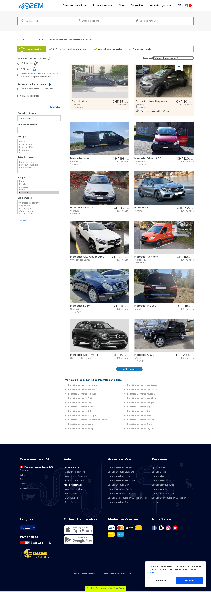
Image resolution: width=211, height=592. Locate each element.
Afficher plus (129, 369)
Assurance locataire (75, 472)
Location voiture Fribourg (120, 476)
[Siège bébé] (39, 205)
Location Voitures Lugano (140, 428)
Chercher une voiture (74, 5)
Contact (24, 488)
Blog (22, 479)
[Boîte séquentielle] (39, 167)
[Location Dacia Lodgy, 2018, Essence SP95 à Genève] (100, 81)
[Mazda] (39, 184)
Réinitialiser (55, 107)
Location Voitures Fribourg (82, 393)
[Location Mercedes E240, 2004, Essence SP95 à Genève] (99, 286)
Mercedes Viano (79, 158)
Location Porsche (160, 476)
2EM (19, 40)
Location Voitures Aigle (139, 406)
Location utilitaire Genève (120, 489)
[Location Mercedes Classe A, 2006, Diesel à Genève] (99, 188)
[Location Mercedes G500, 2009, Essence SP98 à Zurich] (164, 335)
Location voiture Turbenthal (34, 40)
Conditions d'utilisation (84, 573)
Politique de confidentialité (117, 573)
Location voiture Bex (118, 502)
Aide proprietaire (73, 485)
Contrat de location (75, 480)
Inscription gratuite (160, 5)
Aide (121, 5)
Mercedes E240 (79, 305)
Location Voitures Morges (140, 402)
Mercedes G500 (143, 354)
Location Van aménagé (163, 493)
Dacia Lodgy (78, 101)
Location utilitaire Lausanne (121, 493)
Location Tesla (159, 472)
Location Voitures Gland (140, 424)
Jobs (22, 475)
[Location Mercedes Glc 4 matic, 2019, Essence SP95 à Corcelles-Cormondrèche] (99, 335)
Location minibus (160, 489)
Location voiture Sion (118, 485)
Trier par (147, 58)
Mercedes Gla (142, 207)
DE (179, 5)
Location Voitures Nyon (80, 424)
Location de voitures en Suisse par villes (127, 498)
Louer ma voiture (102, 5)
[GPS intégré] (39, 208)
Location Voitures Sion (80, 402)
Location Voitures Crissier (140, 419)
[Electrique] (39, 150)
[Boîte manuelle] (39, 162)
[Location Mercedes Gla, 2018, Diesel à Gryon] (164, 188)
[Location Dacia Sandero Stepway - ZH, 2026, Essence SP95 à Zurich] (164, 81)
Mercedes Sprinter (145, 256)
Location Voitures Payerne (141, 393)
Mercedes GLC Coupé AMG (87, 256)
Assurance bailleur (74, 489)
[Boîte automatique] (39, 164)
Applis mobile (158, 467)
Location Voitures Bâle (139, 415)
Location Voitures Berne (140, 411)
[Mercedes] (39, 192)
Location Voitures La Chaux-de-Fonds (87, 419)
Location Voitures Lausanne (82, 385)
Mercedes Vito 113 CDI (147, 158)
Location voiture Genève (120, 467)
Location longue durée (163, 485)
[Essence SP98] (39, 144)
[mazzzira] (39, 187)
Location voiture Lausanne (121, 472)
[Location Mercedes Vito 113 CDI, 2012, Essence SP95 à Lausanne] (164, 138)
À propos (24, 470)
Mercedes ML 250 (144, 305)
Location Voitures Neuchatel (142, 389)
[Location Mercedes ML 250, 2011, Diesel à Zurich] (164, 286)
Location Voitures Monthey (141, 398)
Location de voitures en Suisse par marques (169, 500)
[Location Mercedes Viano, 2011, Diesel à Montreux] (99, 138)
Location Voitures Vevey (80, 428)
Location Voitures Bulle (80, 411)
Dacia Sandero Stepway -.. (151, 101)
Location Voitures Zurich (81, 398)
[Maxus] (39, 181)
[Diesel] (39, 141)
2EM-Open (70, 502)
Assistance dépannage (76, 476)
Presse (23, 483)
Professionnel (71, 493)
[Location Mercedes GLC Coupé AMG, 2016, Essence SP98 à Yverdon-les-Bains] (99, 237)
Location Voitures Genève (81, 389)
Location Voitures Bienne (81, 406)
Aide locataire (71, 467)
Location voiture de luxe (163, 480)
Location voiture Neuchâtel (121, 480)
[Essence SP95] (39, 147)
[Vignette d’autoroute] (39, 203)
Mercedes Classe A (81, 207)
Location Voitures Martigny (82, 415)
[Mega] (39, 189)
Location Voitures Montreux (142, 385)
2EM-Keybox (71, 498)
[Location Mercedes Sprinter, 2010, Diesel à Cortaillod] (164, 237)
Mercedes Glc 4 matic (83, 354)
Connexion (137, 5)
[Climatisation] (39, 211)
